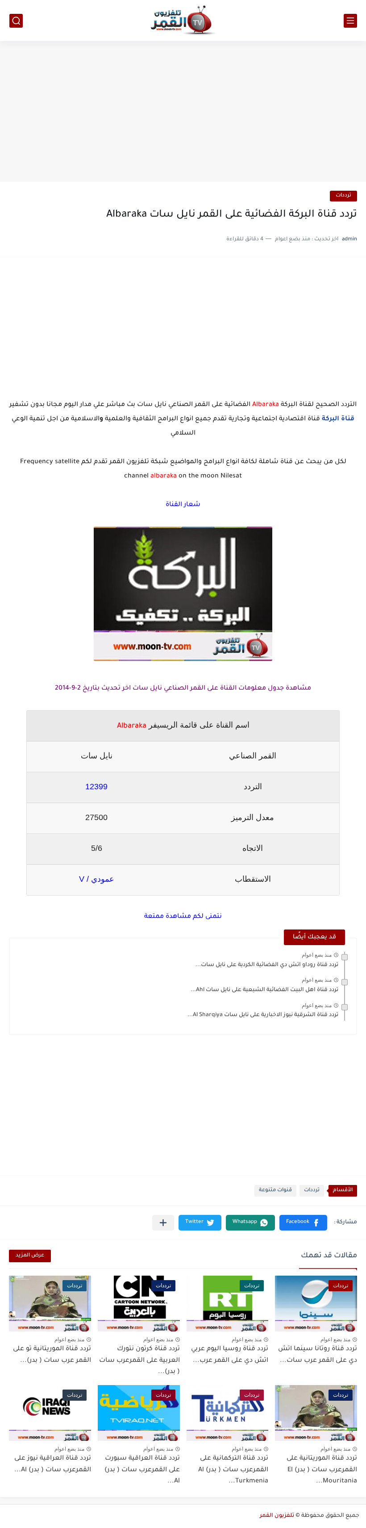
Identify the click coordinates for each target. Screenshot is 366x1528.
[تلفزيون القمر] (183, 20)
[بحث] (16, 21)
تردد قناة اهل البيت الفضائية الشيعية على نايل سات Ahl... (264, 990)
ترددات (343, 196)
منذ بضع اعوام (317, 955)
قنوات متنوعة (275, 1190)
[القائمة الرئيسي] (350, 21)
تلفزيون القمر (277, 1516)
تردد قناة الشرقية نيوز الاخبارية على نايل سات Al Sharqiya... (262, 1015)
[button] (303, 1223)
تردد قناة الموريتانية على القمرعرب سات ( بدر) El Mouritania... (322, 1470)
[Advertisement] (183, 112)
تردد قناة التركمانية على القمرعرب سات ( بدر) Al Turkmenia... (233, 1470)
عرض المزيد (30, 1256)
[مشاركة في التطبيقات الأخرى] (163, 1223)
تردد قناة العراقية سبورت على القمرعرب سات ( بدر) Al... (142, 1470)
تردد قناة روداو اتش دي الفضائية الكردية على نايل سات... (266, 965)
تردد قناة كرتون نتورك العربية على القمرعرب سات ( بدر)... (139, 1361)
